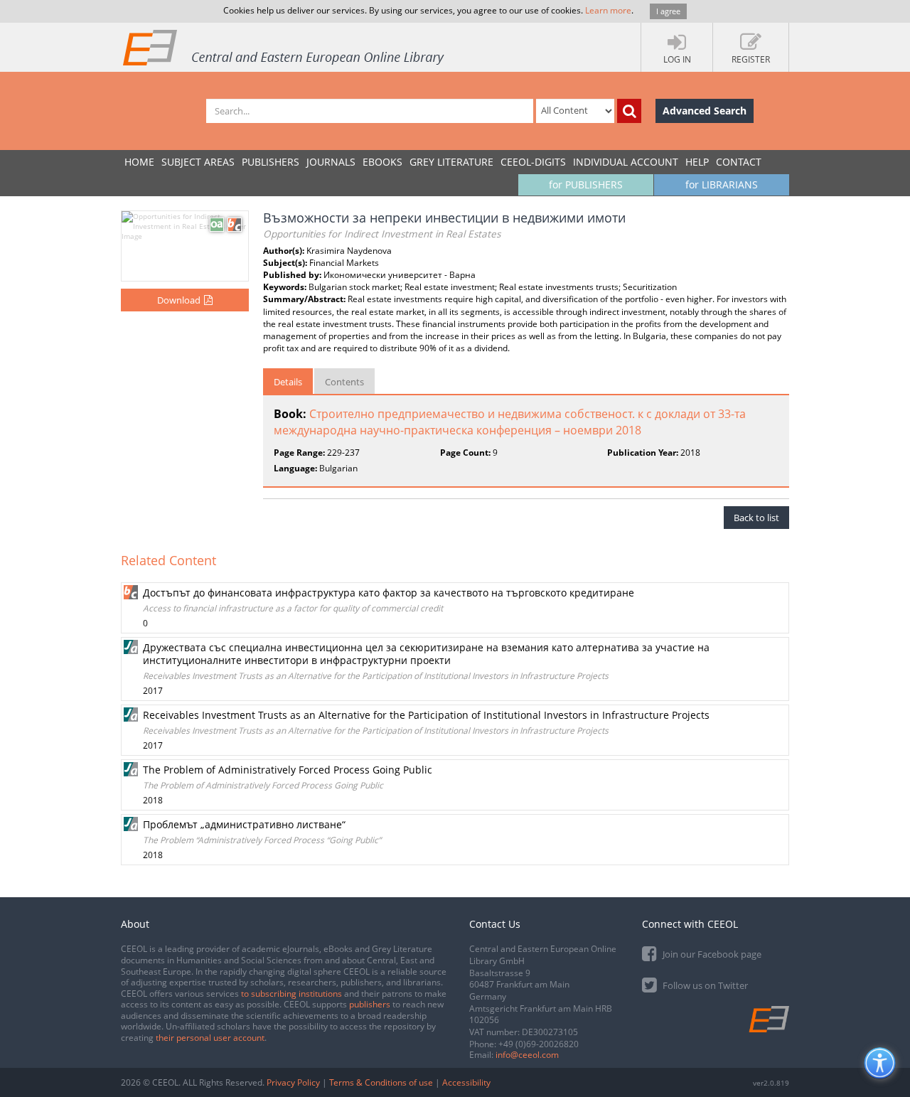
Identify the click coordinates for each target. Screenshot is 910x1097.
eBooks (382, 161)
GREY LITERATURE (451, 161)
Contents (344, 381)
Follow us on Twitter (704, 985)
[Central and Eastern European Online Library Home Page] (284, 47)
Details (288, 381)
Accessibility (466, 1082)
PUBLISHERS (270, 161)
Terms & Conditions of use (381, 1082)
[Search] (629, 111)
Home (139, 161)
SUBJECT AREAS (198, 161)
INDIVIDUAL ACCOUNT (625, 161)
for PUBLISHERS (586, 184)
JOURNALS (330, 161)
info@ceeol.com (527, 1055)
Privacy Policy (293, 1082)
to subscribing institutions (291, 994)
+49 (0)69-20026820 (538, 1044)
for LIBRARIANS (721, 184)
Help (697, 161)
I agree (668, 11)
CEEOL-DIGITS (533, 161)
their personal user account (210, 1038)
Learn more (608, 10)
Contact (738, 161)
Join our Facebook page (710, 954)
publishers (369, 1004)
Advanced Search (704, 110)
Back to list (756, 517)
